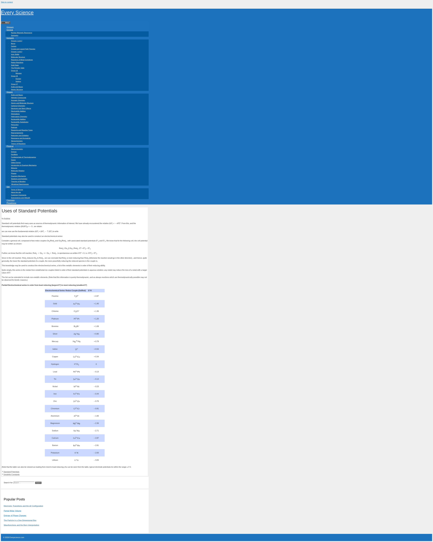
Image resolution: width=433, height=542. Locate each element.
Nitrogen (19, 73)
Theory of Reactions (18, 144)
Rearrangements (17, 133)
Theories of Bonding (18, 181)
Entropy (14, 152)
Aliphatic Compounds (18, 98)
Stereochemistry (17, 141)
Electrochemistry (17, 149)
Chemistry (11, 200)
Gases (13, 160)
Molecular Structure (18, 57)
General (10, 30)
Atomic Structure (17, 89)
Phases (13, 173)
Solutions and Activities (19, 179)
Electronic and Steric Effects (21, 108)
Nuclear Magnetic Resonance (21, 33)
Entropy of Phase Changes (15, 515)
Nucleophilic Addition (18, 119)
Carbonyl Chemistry (18, 106)
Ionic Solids (15, 54)
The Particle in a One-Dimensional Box (20, 520)
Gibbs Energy (16, 162)
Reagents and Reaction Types (22, 130)
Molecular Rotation (17, 171)
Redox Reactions (17, 62)
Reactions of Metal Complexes (22, 60)
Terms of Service (17, 190)
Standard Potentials (11, 472)
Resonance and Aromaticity (21, 138)
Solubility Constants (11, 474)
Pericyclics (14, 125)
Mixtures (14, 168)
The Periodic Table (17, 68)
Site (8, 187)
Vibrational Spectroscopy (20, 184)
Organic (10, 92)
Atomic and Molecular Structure (22, 103)
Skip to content (7, 2)
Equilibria (14, 154)
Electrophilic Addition (18, 111)
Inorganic (10, 38)
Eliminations (15, 114)
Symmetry (14, 35)
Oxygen (18, 79)
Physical (10, 146)
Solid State (15, 65)
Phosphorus (11, 203)
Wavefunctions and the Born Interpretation (21, 525)
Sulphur (18, 81)
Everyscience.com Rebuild (20, 198)
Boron (13, 43)
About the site (16, 192)
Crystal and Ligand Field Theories (23, 49)
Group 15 (14, 70)
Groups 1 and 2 (16, 41)
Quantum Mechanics (18, 176)
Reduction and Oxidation (20, 135)
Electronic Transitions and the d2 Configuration (23, 506)
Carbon (13, 46)
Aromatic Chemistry (18, 100)
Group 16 (14, 76)
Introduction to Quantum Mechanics (24, 165)
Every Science (17, 12)
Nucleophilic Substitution (19, 122)
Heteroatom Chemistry (19, 116)
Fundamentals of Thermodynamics (23, 157)
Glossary (10, 27)
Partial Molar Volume (12, 511)
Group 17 (14, 84)
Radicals (14, 127)
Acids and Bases (17, 87)
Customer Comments (18, 195)
